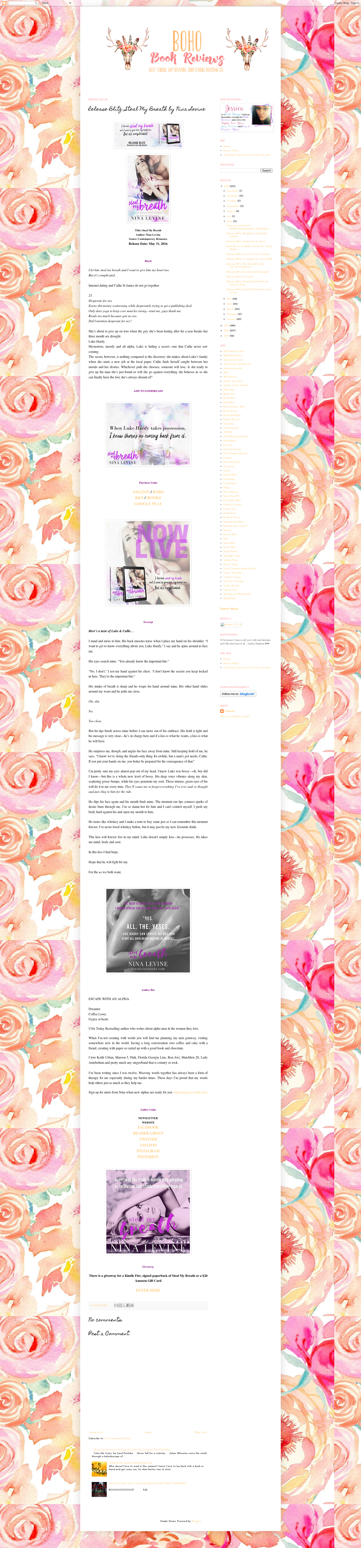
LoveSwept (229, 483)
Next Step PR (231, 496)
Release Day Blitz (233, 522)
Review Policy (231, 150)
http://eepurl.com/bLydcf (191, 1092)
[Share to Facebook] (128, 1305)
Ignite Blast (230, 475)
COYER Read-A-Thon (235, 436)
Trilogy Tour (230, 590)
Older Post (200, 1432)
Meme (226, 488)
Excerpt (227, 445)
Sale (225, 539)
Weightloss (229, 598)
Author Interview (233, 381)
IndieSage (229, 479)
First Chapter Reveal (235, 453)
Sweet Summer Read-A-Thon (240, 568)
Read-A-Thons (231, 517)
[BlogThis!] (120, 1305)
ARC (225, 372)
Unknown (229, 711)
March (231, 309)
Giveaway (228, 466)
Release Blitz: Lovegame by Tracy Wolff (249, 259)
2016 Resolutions (232, 355)
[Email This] (116, 1305)
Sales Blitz (229, 543)
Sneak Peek (230, 551)
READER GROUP (148, 1133)
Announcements (232, 368)
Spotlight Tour (231, 556)
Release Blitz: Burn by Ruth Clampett (247, 272)
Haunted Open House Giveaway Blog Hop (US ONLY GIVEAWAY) (147, 1483)
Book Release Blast (234, 406)
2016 (227, 186)
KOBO (158, 491)
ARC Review (230, 377)
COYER (227, 432)
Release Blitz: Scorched (239, 277)
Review (227, 530)
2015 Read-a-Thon (233, 351)
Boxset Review (231, 419)
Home (148, 1432)
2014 (227, 330)
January (232, 319)
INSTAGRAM (148, 1151)
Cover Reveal (231, 428)
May (230, 299)
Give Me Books (231, 462)
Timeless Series (232, 577)
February (232, 314)
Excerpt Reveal (232, 449)
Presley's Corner (232, 504)
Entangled (229, 441)
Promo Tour (229, 509)
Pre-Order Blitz (232, 500)
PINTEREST (148, 1156)
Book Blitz (229, 402)
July (229, 216)
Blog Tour (229, 394)
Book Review (230, 411)
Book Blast (229, 398)
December (233, 191)
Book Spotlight (232, 415)
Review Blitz (230, 534)
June (230, 221)
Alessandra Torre (233, 360)
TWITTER (148, 1139)
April (230, 304)
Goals (226, 470)
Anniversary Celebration (237, 364)
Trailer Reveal (231, 586)
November (233, 196)
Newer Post (96, 1432)
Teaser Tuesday (232, 573)
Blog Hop (228, 390)
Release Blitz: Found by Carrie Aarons (248, 254)
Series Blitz (229, 547)
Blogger (196, 1521)
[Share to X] (124, 1305)
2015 (227, 325)
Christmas (228, 424)
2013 (227, 336)
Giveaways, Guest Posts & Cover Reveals (246, 155)
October (232, 201)
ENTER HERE (148, 1290)
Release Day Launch (235, 526)
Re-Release (229, 513)
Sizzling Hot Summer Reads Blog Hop (131, 1463)
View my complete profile (235, 716)
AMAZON (141, 491)
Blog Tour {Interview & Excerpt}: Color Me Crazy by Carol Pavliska (132, 1450)
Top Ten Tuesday (233, 581)
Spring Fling (230, 560)
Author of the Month (235, 385)
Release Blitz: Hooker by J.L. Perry (245, 241)
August (231, 211)
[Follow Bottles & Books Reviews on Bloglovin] (238, 696)
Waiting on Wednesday (237, 594)
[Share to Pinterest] (132, 1305)
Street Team (230, 564)
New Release (230, 492)
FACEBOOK (148, 1127)
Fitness (227, 458)
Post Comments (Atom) (117, 1438)
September (233, 206)
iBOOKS (154, 497)
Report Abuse (229, 608)
